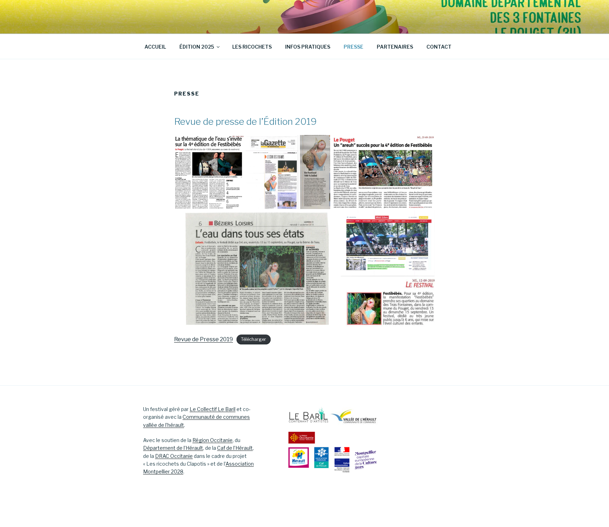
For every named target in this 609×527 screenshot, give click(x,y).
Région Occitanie (212, 440)
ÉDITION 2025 (196, 47)
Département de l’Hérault (173, 448)
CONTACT (438, 47)
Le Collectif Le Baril (212, 409)
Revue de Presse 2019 (203, 339)
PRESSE (353, 47)
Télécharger (253, 339)
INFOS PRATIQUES (307, 47)
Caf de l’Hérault (235, 448)
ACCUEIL (155, 47)
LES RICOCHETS (252, 47)
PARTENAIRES (395, 47)
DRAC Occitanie (174, 456)
